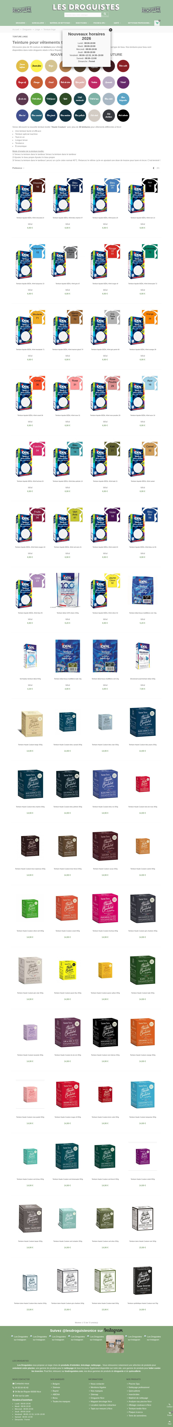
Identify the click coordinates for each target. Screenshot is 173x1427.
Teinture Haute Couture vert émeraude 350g (68, 1179)
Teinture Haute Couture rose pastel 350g (30, 1117)
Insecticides (81, 23)
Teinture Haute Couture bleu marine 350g (30, 807)
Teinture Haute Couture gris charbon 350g (142, 931)
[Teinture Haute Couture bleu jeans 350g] (142, 722)
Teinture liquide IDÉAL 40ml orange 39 (142, 349)
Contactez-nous (22, 1384)
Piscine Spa (134, 1384)
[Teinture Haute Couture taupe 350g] (30, 1218)
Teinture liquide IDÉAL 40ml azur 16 (142, 415)
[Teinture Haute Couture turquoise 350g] (142, 1094)
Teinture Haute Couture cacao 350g (105, 869)
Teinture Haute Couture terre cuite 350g (105, 1117)
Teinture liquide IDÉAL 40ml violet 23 (105, 547)
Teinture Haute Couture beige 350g (30, 745)
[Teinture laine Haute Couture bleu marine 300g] (30, 1280)
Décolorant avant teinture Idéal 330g (142, 679)
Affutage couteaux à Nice (140, 1405)
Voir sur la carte (22, 1396)
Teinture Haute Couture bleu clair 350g (105, 745)
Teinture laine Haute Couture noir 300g (142, 1241)
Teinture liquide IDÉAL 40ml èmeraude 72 (142, 284)
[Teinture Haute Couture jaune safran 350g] (105, 970)
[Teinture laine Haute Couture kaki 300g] (105, 1280)
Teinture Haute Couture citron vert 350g (30, 931)
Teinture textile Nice (137, 1409)
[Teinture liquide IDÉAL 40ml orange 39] (142, 327)
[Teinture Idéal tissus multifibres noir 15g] (142, 590)
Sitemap (94, 1394)
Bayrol (56, 1391)
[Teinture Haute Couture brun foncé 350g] (67, 846)
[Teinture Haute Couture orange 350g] (142, 1032)
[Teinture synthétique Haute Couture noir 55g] (142, 1280)
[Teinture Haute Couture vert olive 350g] (105, 1218)
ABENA (56, 1394)
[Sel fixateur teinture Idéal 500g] (30, 656)
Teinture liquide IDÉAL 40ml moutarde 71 (30, 349)
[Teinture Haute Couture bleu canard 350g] (67, 722)
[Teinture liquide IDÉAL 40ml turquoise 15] (30, 261)
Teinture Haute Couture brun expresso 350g (30, 869)
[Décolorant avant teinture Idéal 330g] (142, 656)
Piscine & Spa (99, 23)
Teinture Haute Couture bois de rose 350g (142, 807)
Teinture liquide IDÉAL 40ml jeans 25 (105, 218)
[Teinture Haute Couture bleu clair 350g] (105, 722)
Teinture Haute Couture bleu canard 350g (67, 745)
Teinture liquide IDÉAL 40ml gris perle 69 (105, 349)
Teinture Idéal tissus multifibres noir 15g (142, 613)
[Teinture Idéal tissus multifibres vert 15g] (105, 656)
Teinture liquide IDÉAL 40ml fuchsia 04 (30, 481)
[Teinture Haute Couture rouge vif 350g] (67, 1094)
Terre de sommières (137, 1416)
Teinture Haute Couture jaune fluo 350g (67, 993)
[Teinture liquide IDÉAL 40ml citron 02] (105, 590)
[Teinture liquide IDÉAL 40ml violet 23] (105, 524)
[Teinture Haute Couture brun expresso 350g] (30, 846)
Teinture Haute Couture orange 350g (142, 1055)
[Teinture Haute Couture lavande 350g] (30, 1032)
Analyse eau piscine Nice (140, 1401)
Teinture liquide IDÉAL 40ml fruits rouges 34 (30, 547)
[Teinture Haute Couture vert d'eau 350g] (30, 1156)
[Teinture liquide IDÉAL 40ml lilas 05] (30, 590)
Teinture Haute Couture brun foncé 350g (68, 869)
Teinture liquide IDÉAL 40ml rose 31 (67, 415)
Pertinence (17, 168)
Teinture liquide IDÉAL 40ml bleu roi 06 (142, 547)
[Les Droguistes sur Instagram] (20, 1338)
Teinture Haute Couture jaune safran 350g (105, 993)
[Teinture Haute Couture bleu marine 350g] (30, 784)
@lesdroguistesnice (79, 1330)
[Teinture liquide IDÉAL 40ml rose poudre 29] (105, 392)
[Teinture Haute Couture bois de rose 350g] (142, 784)
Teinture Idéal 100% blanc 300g (68, 613)
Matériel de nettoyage (60, 23)
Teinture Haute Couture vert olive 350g (105, 1241)
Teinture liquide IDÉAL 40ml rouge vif (105, 284)
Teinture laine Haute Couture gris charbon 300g (67, 1303)
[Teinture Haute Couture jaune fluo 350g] (67, 970)
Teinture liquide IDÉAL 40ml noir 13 (143, 218)
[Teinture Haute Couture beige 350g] (30, 722)
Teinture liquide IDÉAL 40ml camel (143, 481)
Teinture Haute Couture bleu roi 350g (105, 807)
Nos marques (97, 1391)
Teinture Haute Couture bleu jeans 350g (143, 745)
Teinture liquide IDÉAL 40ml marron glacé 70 (67, 349)
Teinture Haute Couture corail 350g (68, 931)
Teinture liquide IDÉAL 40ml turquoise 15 (30, 284)
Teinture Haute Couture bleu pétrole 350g (67, 807)
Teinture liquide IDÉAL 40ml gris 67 (68, 284)
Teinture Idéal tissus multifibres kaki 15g (67, 679)
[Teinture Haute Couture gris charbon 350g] (142, 908)
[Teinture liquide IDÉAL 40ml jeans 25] (105, 195)
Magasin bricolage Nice (101, 1401)
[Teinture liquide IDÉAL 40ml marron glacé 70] (67, 327)
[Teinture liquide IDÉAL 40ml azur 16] (142, 392)
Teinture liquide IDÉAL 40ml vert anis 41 (68, 547)
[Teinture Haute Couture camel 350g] (142, 846)
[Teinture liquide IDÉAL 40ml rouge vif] (105, 261)
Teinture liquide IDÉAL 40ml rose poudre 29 (105, 415)
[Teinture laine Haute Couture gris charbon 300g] (67, 1280)
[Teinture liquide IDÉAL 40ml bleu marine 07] (67, 195)
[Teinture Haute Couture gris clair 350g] (30, 970)
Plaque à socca (136, 1412)
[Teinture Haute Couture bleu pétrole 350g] (67, 784)
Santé (116, 23)
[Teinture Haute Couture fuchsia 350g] (105, 908)
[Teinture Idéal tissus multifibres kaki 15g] (67, 656)
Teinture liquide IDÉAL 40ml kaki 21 (105, 481)
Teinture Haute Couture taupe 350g (30, 1241)
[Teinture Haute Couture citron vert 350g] (30, 908)
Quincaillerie (38, 23)
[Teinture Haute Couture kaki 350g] (142, 970)
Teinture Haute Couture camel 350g (142, 869)
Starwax (56, 1387)
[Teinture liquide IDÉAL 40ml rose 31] (67, 392)
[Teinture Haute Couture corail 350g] (67, 908)
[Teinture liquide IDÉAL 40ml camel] (142, 458)
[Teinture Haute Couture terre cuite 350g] (105, 1094)
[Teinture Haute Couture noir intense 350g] (105, 1032)
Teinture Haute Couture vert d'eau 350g (30, 1179)
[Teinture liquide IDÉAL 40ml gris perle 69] (105, 327)
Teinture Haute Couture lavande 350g (30, 1055)
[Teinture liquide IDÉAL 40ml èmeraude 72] (142, 261)
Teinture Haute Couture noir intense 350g (105, 1055)
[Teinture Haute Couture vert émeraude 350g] (67, 1156)
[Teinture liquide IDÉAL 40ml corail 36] (30, 392)
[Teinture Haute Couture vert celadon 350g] (67, 1218)
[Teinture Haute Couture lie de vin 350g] (67, 1032)
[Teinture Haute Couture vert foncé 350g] (105, 1156)
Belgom (56, 1384)
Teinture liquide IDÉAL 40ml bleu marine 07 (68, 218)
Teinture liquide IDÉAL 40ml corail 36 (30, 415)
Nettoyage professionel (139, 23)
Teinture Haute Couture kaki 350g (142, 993)
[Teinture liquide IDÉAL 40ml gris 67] (67, 261)
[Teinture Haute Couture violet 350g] (142, 1156)
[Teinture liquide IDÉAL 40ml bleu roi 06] (142, 524)
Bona (55, 1398)
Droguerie (20, 23)
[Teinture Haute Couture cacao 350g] (105, 846)
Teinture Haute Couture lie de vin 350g (67, 1055)
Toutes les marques (61, 1401)
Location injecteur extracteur (103, 1405)
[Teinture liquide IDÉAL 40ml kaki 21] (105, 458)
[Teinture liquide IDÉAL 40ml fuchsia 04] (30, 458)
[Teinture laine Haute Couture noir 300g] (142, 1218)
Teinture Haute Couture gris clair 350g (30, 993)
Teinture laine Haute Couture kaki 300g (105, 1303)
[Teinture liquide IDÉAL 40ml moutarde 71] (30, 327)
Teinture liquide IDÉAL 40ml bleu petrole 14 (68, 481)
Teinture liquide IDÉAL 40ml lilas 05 (30, 613)
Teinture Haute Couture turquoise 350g (142, 1117)
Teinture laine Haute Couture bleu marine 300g (30, 1303)
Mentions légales (98, 1387)
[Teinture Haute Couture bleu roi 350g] (105, 784)
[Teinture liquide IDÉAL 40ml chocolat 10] (30, 195)
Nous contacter (97, 1384)
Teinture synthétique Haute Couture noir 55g (143, 1303)
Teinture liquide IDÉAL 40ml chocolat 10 (30, 218)
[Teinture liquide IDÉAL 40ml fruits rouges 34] (30, 524)
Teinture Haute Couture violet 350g (143, 1179)
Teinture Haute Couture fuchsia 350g (105, 931)
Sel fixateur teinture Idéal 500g (30, 679)
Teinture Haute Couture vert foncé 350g (105, 1179)
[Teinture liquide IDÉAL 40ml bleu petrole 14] (67, 458)
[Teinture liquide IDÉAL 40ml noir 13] (142, 195)
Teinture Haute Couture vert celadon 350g (67, 1241)
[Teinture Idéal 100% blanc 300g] (67, 590)
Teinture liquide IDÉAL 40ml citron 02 (105, 613)
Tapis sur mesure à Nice (101, 1409)
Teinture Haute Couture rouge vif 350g (68, 1117)
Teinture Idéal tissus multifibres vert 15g (105, 679)
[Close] (110, 30)
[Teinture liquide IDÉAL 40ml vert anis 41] (67, 524)
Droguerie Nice (97, 1398)
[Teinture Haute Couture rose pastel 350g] (30, 1094)
